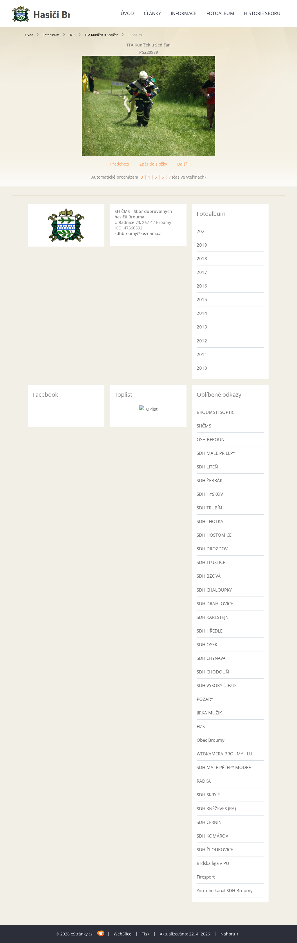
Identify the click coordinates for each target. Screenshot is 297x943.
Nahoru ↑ (229, 934)
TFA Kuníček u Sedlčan (101, 35)
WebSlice (122, 934)
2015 (202, 299)
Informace (184, 13)
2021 (202, 231)
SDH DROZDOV (212, 549)
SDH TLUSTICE (211, 562)
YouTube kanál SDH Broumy (225, 890)
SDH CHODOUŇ (213, 672)
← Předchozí (117, 164)
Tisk (145, 934)
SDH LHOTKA (210, 521)
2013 (202, 327)
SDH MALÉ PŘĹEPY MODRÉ (224, 767)
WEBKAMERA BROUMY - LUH (226, 754)
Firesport (206, 877)
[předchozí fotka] (34, 106)
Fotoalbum (220, 13)
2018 (202, 258)
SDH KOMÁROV (212, 836)
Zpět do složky (153, 164)
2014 (202, 313)
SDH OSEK (207, 644)
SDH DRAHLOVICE (215, 603)
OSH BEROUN (210, 439)
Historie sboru (262, 13)
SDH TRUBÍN (209, 508)
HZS (201, 726)
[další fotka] (262, 106)
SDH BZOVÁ (209, 576)
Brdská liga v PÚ (213, 863)
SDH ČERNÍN (209, 822)
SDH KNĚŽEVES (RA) (216, 808)
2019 (202, 245)
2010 (202, 368)
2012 (202, 341)
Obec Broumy (210, 740)
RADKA (204, 781)
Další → (184, 164)
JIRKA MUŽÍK (209, 713)
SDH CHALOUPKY (214, 590)
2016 (71, 35)
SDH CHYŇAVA (211, 658)
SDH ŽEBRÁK (209, 480)
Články (152, 13)
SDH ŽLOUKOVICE (215, 849)
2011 (202, 354)
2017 (202, 272)
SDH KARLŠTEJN (213, 617)
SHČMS (204, 426)
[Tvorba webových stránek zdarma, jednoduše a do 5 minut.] (100, 933)
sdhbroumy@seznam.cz (138, 233)
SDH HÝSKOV (210, 494)
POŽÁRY (205, 699)
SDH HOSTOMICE (214, 535)
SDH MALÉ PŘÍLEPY (216, 453)
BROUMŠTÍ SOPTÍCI (216, 412)
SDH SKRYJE (208, 794)
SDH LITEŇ (207, 467)
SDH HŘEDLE (209, 631)
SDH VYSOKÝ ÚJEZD (216, 685)
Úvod (127, 13)
